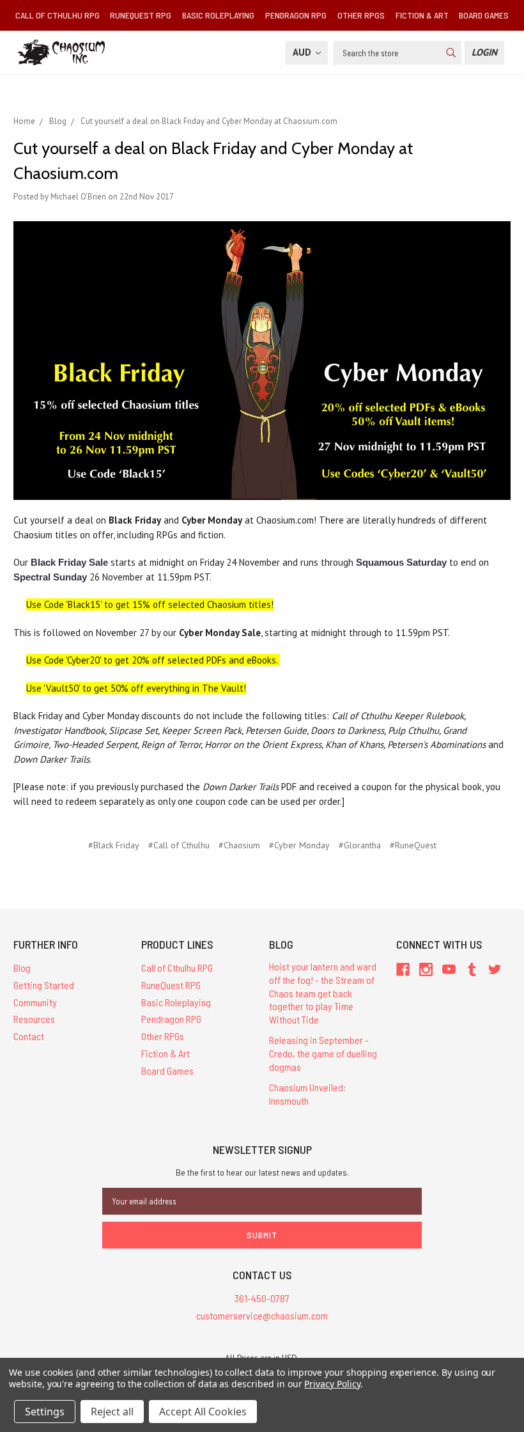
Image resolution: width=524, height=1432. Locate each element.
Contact (28, 1036)
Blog (22, 967)
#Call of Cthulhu (179, 845)
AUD (303, 52)
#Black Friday (113, 845)
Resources (34, 1019)
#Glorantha (360, 845)
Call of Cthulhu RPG (57, 15)
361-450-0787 (262, 1298)
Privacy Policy (332, 1384)
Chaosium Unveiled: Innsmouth (307, 1094)
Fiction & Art (422, 15)
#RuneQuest (413, 845)
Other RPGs (361, 15)
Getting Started (43, 985)
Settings (45, 1412)
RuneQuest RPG (140, 15)
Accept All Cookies (203, 1412)
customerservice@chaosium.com (262, 1315)
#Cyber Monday (299, 845)
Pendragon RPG (296, 15)
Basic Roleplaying (218, 15)
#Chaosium (239, 845)
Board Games (484, 15)
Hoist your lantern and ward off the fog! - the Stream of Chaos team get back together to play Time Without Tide (322, 992)
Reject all (112, 1412)
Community (35, 1002)
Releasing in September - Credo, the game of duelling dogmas (323, 1053)
